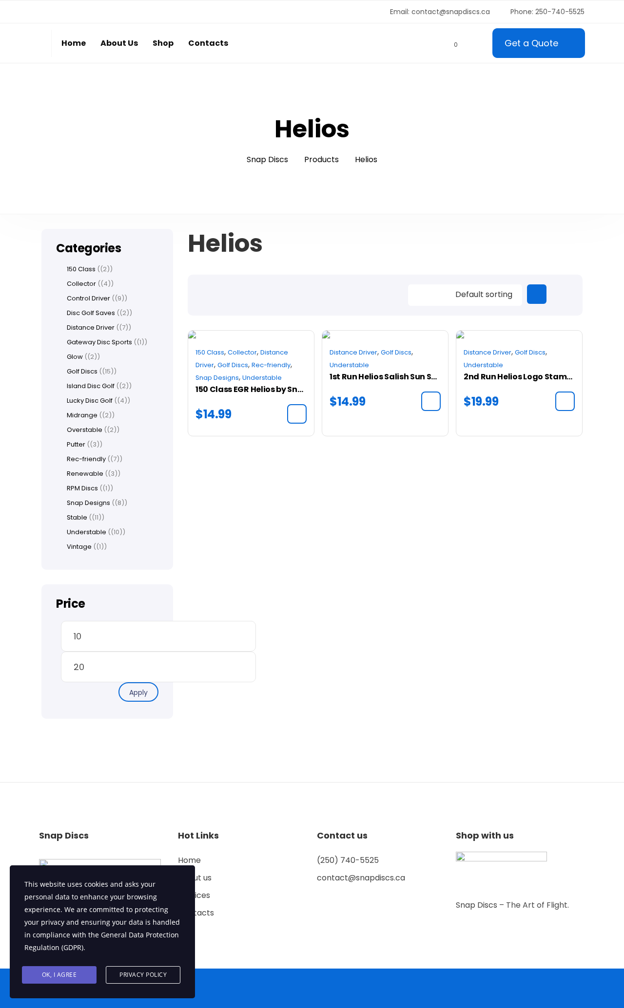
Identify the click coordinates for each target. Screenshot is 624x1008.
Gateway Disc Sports (99, 342)
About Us (119, 43)
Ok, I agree (59, 975)
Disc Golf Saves (91, 313)
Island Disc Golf (91, 386)
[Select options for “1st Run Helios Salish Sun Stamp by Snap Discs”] (431, 401)
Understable (262, 377)
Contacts (208, 43)
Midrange (82, 415)
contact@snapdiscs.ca (361, 877)
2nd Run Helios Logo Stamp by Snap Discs (519, 376)
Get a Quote (531, 43)
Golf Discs (232, 365)
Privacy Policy (143, 975)
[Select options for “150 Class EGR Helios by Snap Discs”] (297, 414)
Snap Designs (217, 377)
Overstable (84, 430)
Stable (77, 518)
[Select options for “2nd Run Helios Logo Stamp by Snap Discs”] (565, 401)
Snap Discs (477, 905)
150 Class (209, 352)
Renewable (85, 474)
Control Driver (88, 298)
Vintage (79, 547)
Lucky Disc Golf (90, 401)
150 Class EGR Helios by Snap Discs (251, 389)
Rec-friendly (271, 365)
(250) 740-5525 (348, 860)
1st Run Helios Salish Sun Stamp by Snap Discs (385, 376)
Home (73, 43)
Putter (76, 444)
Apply (138, 692)
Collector (242, 352)
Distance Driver (353, 352)
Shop (163, 43)
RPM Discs (82, 488)
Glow (75, 357)
